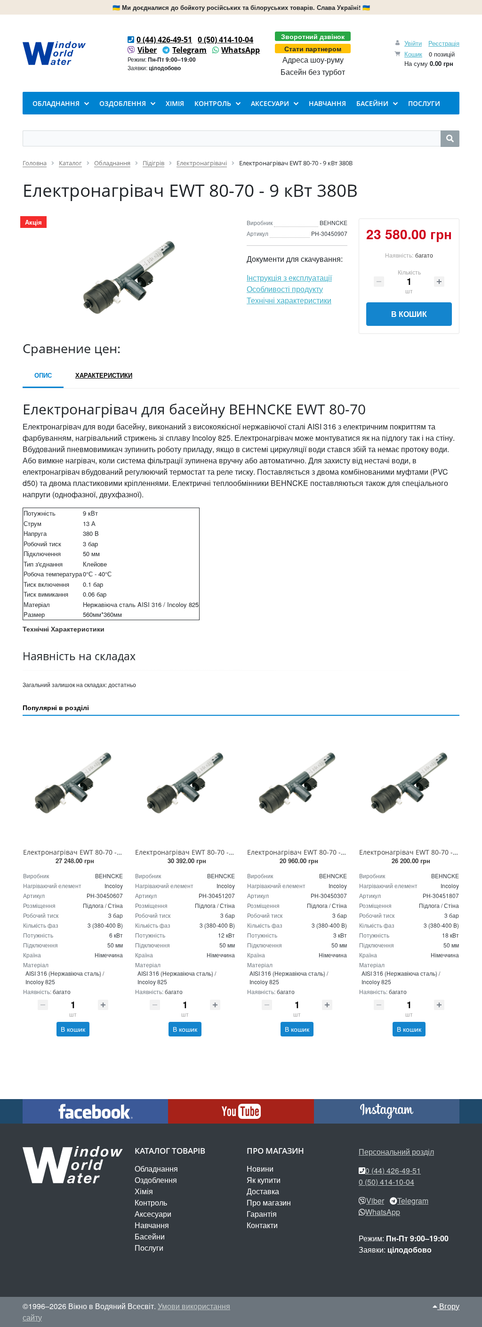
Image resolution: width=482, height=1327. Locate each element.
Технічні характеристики (289, 300)
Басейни (150, 1236)
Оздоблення (156, 1179)
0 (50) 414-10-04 (225, 39)
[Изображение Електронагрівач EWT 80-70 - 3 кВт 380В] (297, 784)
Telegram (189, 50)
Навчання (152, 1225)
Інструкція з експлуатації (289, 277)
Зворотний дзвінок (313, 36)
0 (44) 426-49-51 (164, 39)
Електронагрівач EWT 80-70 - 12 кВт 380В (201, 852)
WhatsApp (240, 50)
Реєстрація (443, 43)
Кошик (413, 53)
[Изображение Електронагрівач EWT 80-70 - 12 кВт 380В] (185, 784)
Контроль (151, 1202)
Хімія (144, 1191)
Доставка (263, 1191)
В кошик (409, 313)
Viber (147, 50)
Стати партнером (312, 48)
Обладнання (156, 1168)
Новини (260, 1168)
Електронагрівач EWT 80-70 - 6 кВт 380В (88, 852)
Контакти (262, 1225)
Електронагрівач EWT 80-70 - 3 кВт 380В (312, 852)
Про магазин (269, 1202)
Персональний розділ (396, 1151)
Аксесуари (153, 1213)
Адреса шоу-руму (313, 60)
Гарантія (262, 1213)
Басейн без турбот (313, 72)
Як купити (264, 1179)
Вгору (448, 1306)
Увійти (413, 43)
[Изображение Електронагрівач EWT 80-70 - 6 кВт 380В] (73, 784)
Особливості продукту (285, 288)
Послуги (149, 1247)
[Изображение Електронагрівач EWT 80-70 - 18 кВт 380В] (409, 784)
